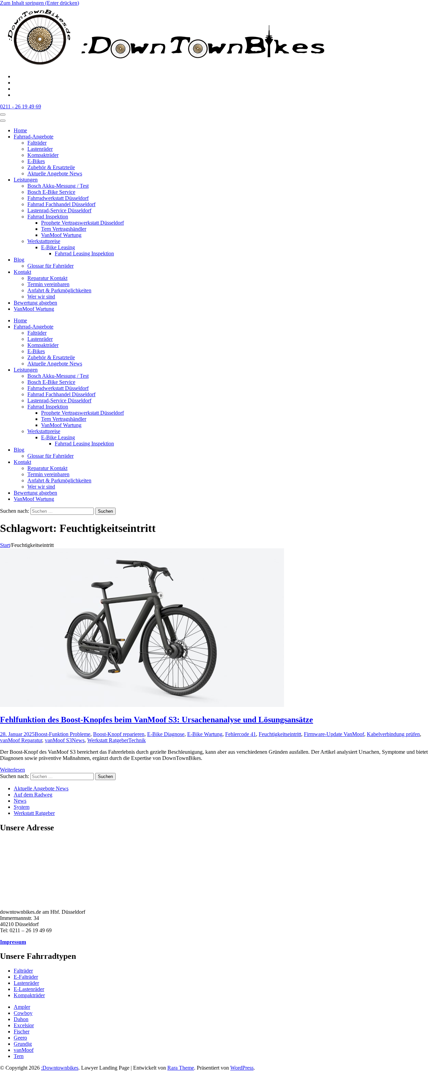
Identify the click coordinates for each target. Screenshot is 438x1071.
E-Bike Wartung (204, 734)
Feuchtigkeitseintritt (280, 734)
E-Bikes (36, 161)
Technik (137, 740)
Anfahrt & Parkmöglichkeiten (59, 290)
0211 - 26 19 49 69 (20, 106)
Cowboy (23, 1013)
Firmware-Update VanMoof (334, 734)
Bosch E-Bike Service (51, 192)
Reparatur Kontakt (47, 278)
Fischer (21, 1031)
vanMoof (24, 1050)
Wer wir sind (41, 296)
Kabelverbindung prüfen (393, 734)
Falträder (37, 143)
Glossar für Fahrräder (50, 266)
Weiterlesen (12, 770)
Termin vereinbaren (48, 284)
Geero (20, 1038)
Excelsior (24, 1025)
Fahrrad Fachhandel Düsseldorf (61, 204)
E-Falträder (26, 977)
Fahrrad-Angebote (33, 136)
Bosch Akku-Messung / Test (58, 186)
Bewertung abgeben (35, 303)
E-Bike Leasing (58, 247)
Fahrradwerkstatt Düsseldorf (58, 198)
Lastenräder (40, 149)
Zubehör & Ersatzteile (51, 167)
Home (20, 130)
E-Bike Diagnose (165, 734)
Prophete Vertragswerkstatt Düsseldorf (82, 223)
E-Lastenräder (29, 989)
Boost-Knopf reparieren (118, 734)
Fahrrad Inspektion (47, 216)
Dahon (21, 1019)
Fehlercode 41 (240, 734)
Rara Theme (180, 1068)
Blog (19, 260)
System (21, 807)
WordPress (242, 1068)
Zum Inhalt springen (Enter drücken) (39, 3)
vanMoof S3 (58, 740)
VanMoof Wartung (61, 235)
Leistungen (26, 180)
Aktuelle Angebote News (54, 173)
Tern (19, 1056)
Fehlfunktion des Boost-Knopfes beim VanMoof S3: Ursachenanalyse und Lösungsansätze (156, 719)
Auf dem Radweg (33, 795)
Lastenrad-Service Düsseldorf (59, 210)
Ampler (22, 1007)
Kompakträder (43, 155)
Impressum (13, 942)
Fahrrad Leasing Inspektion (84, 253)
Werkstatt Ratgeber (107, 740)
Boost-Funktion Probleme (62, 734)
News (78, 740)
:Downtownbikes (59, 1068)
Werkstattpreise (43, 241)
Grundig (23, 1044)
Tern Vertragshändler (63, 229)
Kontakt (22, 272)
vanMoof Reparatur (21, 740)
